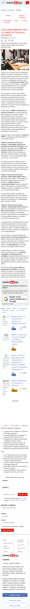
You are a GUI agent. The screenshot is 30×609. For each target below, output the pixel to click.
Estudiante (5, 310)
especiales (24, 426)
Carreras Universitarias (21, 552)
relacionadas (14, 426)
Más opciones (15, 605)
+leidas (5, 426)
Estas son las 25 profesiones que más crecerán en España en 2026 (15, 460)
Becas (16, 21)
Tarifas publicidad (6, 547)
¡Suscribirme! (22, 494)
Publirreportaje (22, 308)
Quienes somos (8, 543)
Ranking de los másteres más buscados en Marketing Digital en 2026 (15, 440)
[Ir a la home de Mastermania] (14, 3)
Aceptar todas (15, 595)
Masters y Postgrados (22, 16)
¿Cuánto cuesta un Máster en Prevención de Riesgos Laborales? (16, 432)
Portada (8, 15)
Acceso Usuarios (6, 552)
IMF (18, 310)
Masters (8, 308)
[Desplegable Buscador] (27, 2)
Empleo (25, 21)
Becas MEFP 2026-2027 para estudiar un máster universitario (16, 467)
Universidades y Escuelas (6, 21)
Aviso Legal (23, 498)
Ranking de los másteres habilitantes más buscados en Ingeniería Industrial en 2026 (16, 447)
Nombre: (3, 514)
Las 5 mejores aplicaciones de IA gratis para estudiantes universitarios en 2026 (15, 456)
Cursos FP (20, 545)
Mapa (5, 540)
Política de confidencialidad (17, 500)
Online (4, 312)
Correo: (3, 520)
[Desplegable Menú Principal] (3, 3)
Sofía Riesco (12, 38)
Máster (15, 308)
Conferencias (21, 548)
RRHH (22, 310)
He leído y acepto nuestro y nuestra (16, 499)
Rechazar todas (15, 600)
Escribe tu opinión (8, 505)
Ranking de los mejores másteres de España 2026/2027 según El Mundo (14, 444)
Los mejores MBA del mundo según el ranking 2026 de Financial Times (15, 436)
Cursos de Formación (20, 541)
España (12, 310)
